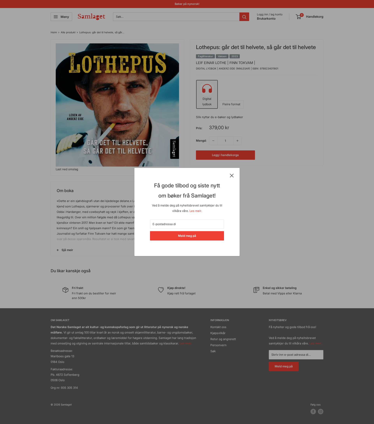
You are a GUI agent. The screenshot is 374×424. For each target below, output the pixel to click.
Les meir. (196, 211)
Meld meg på (187, 236)
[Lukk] (232, 175)
